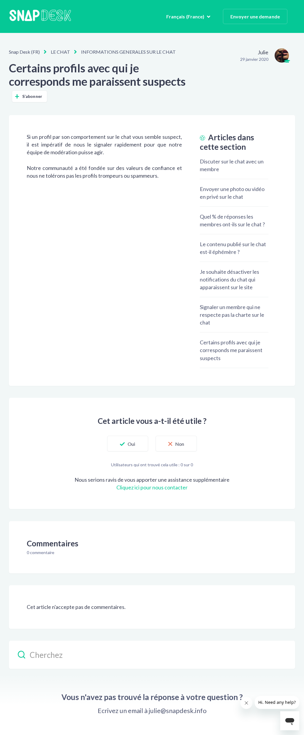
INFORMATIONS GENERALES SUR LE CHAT (128, 52)
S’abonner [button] (32, 96)
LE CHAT (60, 52)
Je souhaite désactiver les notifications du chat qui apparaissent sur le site (229, 279)
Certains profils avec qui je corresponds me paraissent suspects (231, 350)
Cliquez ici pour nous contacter (152, 487)
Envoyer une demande (255, 16)
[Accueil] (40, 16)
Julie (263, 52)
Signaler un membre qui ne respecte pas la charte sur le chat (232, 315)
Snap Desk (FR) (24, 52)
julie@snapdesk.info (178, 711)
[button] (127, 444)
